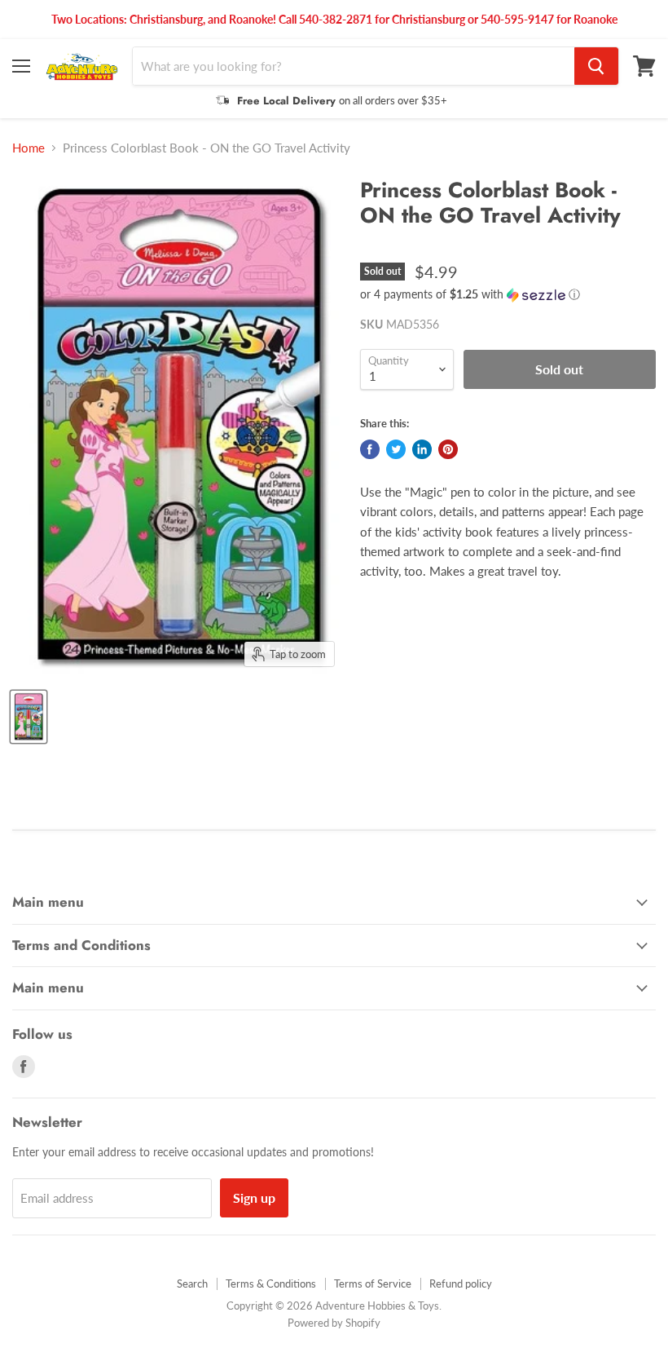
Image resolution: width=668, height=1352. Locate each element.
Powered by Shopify (334, 1322)
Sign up (254, 1197)
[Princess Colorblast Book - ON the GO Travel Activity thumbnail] (28, 717)
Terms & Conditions (271, 1283)
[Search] (596, 66)
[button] (508, 295)
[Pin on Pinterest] (448, 449)
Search (192, 1283)
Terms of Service (372, 1283)
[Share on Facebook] (370, 449)
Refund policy (460, 1283)
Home (28, 148)
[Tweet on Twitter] (396, 449)
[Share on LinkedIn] (422, 449)
